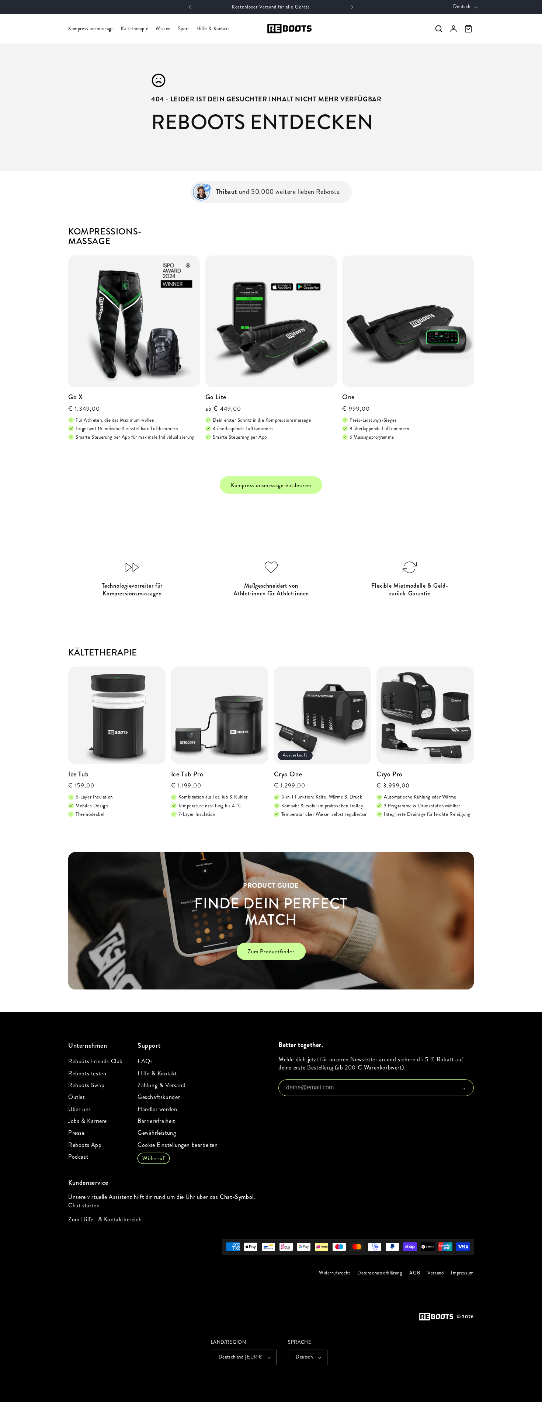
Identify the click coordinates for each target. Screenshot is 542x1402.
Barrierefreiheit (156, 1121)
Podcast (78, 1156)
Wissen (163, 28)
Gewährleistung (157, 1132)
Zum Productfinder (271, 951)
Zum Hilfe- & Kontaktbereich (105, 1219)
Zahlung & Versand (161, 1085)
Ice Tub (78, 774)
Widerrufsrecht (334, 1273)
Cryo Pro (389, 774)
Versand (435, 1273)
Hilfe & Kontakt (213, 28)
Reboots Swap (86, 1085)
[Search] (438, 28)
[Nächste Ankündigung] (352, 7)
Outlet (76, 1097)
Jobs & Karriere (87, 1121)
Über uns (79, 1109)
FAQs (145, 1061)
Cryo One (288, 774)
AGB (415, 1273)
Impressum (462, 1273)
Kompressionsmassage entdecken (271, 485)
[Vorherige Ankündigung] (190, 7)
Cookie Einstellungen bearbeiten (178, 1145)
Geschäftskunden (159, 1097)
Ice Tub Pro (187, 774)
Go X (75, 397)
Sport (183, 28)
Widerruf (153, 1158)
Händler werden (157, 1109)
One (348, 397)
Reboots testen (87, 1073)
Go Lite (215, 397)
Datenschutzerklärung (380, 1273)
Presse (76, 1132)
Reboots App (85, 1145)
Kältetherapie (134, 28)
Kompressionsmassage (91, 28)
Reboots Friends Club (95, 1061)
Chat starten (84, 1205)
